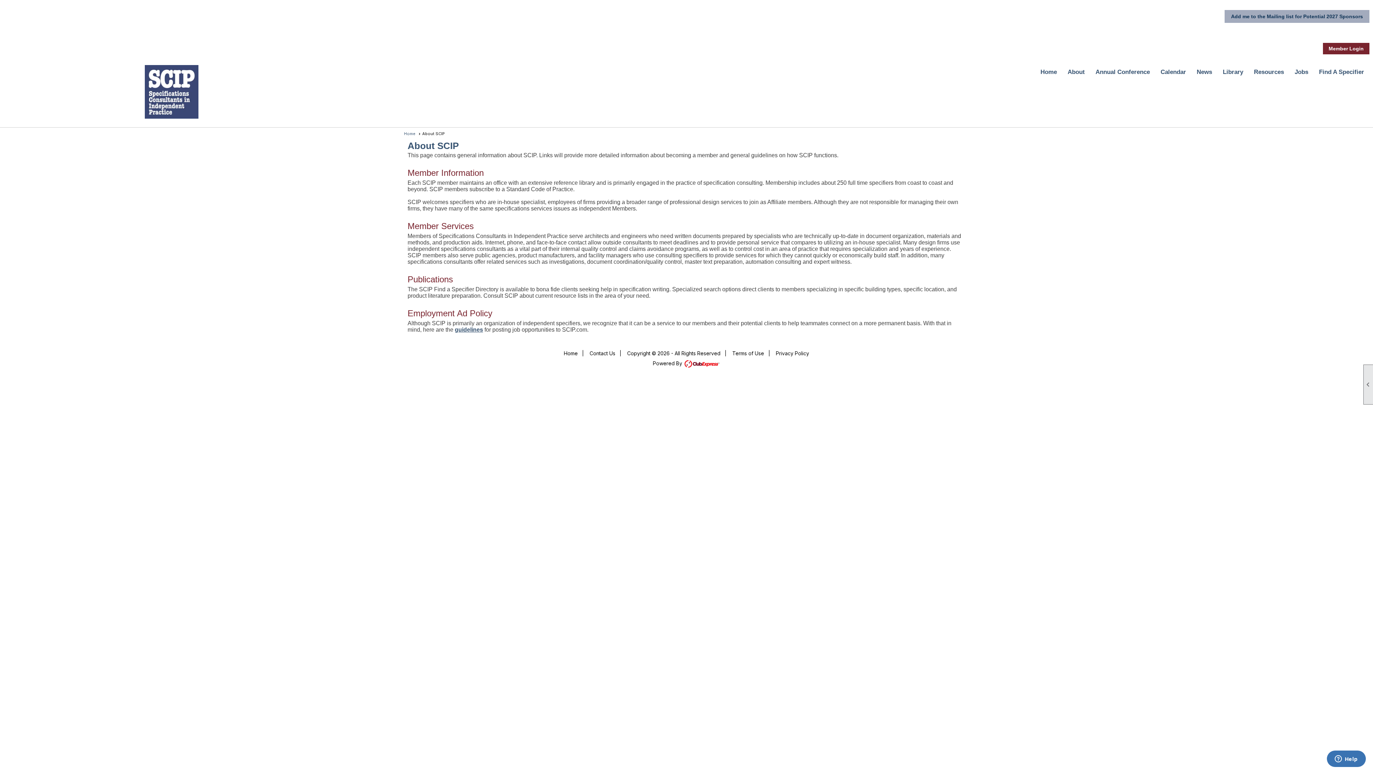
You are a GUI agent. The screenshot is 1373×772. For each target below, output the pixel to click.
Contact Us (602, 353)
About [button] (1076, 72)
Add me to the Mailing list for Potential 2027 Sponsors (1297, 16)
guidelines (469, 330)
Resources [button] (1269, 72)
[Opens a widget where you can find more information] (1346, 759)
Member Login (1346, 48)
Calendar (1173, 72)
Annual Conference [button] (1123, 72)
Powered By (668, 363)
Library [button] (1233, 72)
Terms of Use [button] (748, 353)
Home (1048, 72)
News (1204, 72)
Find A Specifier (1341, 72)
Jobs (1301, 72)
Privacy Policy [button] (792, 353)
